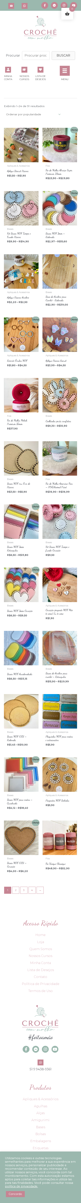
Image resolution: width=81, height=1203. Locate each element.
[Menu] (65, 71)
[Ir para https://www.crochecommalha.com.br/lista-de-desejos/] (40, 73)
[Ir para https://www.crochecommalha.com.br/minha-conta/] (8, 73)
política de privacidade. (21, 1186)
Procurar (13, 55)
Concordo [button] (15, 1194)
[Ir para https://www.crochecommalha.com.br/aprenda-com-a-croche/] (24, 73)
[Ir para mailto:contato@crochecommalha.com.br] (11, 5)
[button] (63, 55)
